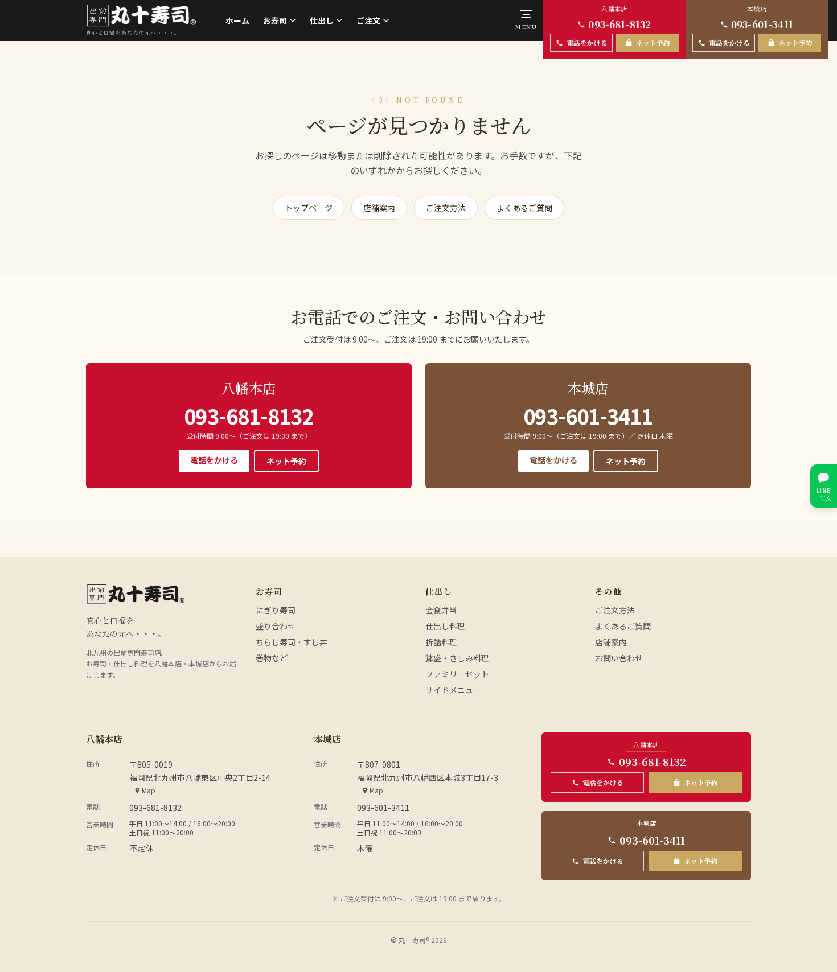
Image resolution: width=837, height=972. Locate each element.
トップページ (309, 207)
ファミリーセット (457, 673)
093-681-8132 (248, 415)
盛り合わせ (276, 626)
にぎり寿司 (276, 610)
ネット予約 (286, 461)
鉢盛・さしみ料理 (457, 658)
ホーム (237, 20)
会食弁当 (441, 610)
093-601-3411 (588, 415)
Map (148, 790)
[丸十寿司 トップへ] (135, 594)
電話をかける (214, 460)
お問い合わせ (619, 658)
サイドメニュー (453, 689)
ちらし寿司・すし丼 (291, 642)
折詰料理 (441, 642)
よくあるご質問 (524, 207)
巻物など (272, 658)
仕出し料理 (445, 626)
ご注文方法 (446, 207)
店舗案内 (379, 207)
